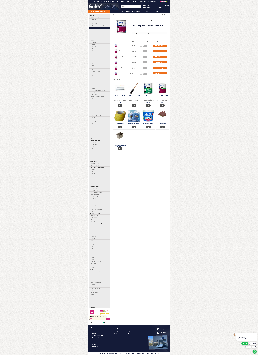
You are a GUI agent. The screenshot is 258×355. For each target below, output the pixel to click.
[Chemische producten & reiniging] (134, 115)
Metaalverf (93, 146)
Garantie (94, 344)
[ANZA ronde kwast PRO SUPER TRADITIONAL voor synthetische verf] (134, 88)
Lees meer (134, 31)
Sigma (93, 63)
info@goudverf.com (128, 353)
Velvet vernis (93, 202)
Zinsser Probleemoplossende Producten (99, 25)
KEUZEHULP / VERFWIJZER (99, 11)
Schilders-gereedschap (95, 269)
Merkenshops (95, 331)
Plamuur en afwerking (96, 288)
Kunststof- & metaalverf (95, 140)
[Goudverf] (104, 6)
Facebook (163, 329)
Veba (92, 305)
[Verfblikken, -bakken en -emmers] (120, 135)
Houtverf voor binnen (95, 40)
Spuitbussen (92, 307)
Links (158, 353)
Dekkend (93, 107)
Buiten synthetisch (95, 34)
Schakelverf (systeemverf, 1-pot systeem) (99, 38)
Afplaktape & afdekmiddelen (96, 271)
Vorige (115, 14)
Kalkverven (93, 169)
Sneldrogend (94, 23)
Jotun (93, 111)
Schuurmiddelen (94, 296)
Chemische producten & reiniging (97, 273)
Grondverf (94, 19)
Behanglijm (93, 221)
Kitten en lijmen (95, 284)
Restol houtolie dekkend (96, 115)
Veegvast (93, 75)
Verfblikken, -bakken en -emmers (97, 294)
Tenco (93, 119)
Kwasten (92, 290)
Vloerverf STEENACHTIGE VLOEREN (98, 207)
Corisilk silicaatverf (94, 180)
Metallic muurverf (95, 73)
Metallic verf (93, 198)
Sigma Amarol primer (148, 95)
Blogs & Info (155, 11)
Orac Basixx (94, 234)
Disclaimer (94, 342)
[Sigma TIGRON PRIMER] (162, 88)
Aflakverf (93, 27)
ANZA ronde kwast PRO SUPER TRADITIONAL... (134, 96)
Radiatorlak (93, 155)
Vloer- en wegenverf (94, 205)
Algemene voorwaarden (97, 348)
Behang (92, 219)
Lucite (93, 67)
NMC (93, 259)
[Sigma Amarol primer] (148, 88)
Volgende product (165, 14)
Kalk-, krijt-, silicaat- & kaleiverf (97, 167)
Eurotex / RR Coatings (96, 71)
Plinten (92, 257)
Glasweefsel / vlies (94, 215)
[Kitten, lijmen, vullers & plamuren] (148, 116)
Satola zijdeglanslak (95, 194)
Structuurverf (93, 301)
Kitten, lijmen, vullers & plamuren (97, 282)
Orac (93, 246)
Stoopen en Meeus (95, 171)
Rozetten (93, 240)
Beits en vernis (94, 46)
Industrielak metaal (95, 150)
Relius (93, 69)
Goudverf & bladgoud (94, 161)
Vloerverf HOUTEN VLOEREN (96, 209)
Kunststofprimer (94, 144)
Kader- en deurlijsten (95, 248)
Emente (93, 175)
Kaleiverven (93, 182)
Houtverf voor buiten (95, 17)
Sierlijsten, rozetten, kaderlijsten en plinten (99, 223)
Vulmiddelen (94, 286)
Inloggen (167, 5)
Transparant (93, 121)
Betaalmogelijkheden (96, 337)
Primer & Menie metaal (96, 148)
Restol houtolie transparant (97, 132)
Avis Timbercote (95, 134)
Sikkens (93, 65)
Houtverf (92, 15)
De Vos (93, 77)
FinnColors (94, 59)
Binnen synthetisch (95, 48)
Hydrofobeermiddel (95, 94)
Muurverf (92, 54)
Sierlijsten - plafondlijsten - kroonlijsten (98, 225)
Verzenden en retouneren (97, 335)
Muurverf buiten (94, 79)
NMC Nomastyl (94, 230)
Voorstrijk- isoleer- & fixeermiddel (97, 96)
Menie (93, 21)
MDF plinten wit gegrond (96, 261)
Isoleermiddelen (95, 102)
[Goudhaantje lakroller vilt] (120, 88)
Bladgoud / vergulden (95, 165)
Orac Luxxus (94, 238)
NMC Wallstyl (94, 232)
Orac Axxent (94, 236)
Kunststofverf (93, 142)
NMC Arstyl (94, 242)
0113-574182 (117, 1)
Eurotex (93, 92)
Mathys (93, 88)
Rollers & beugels (94, 292)
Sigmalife (94, 117)
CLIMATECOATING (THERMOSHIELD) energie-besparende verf (97, 158)
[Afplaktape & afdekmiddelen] (120, 115)
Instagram (163, 332)
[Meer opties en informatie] (120, 105)
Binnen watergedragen (96, 50)
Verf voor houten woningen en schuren (99, 29)
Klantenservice (147, 11)
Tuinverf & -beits (93, 105)
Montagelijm (93, 263)
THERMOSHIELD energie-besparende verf (99, 61)
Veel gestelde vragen (136, 11)
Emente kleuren (94, 188)
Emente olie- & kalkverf (95, 186)
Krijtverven (93, 184)
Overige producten (94, 298)
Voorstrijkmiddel (95, 98)
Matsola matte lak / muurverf (96, 192)
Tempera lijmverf (94, 200)
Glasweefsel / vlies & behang (96, 213)
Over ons (128, 11)
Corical (93, 173)
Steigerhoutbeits (95, 52)
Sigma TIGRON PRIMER (162, 95)
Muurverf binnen (94, 57)
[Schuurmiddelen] (162, 113)
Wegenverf (93, 211)
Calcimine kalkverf (94, 190)
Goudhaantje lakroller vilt (120, 96)
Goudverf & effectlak (95, 163)
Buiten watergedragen (96, 36)
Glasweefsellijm (94, 217)
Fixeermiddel (94, 100)
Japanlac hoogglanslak (95, 196)
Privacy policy (95, 346)
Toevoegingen (94, 280)
